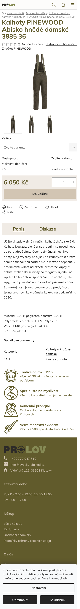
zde (65, 578)
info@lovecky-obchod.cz (27, 464)
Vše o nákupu (13, 523)
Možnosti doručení (14, 164)
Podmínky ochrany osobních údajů (27, 541)
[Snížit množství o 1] (54, 182)
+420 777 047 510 (23, 458)
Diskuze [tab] (47, 229)
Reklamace (11, 529)
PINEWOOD (22, 48)
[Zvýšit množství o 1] (73, 182)
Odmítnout (20, 600)
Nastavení (38, 588)
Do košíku (40, 194)
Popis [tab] (19, 229)
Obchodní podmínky (17, 535)
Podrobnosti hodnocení (61, 44)
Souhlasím (57, 600)
